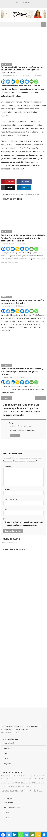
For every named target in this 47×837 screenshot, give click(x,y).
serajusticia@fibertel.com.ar (11, 732)
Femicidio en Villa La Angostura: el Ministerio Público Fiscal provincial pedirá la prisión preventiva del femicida (23, 238)
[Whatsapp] (36, 81)
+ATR (27, 775)
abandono (18, 782)
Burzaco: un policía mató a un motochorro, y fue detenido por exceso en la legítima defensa (22, 371)
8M (33, 782)
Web (6, 509)
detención (23, 194)
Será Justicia (25, 75)
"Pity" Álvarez (33, 790)
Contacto (7, 817)
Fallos (6, 758)
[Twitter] (8, 81)
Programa (7, 763)
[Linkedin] (13, 81)
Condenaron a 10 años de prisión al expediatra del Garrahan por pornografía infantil (41, 398)
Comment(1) (38, 75)
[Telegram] (27, 81)
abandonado (15, 786)
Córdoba (16, 194)
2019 (39, 778)
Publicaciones (8, 802)
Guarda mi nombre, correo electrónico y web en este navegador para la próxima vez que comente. (24, 523)
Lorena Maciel (9, 743)
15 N (2, 775)
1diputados (11, 775)
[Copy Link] (17, 81)
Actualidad (6, 64)
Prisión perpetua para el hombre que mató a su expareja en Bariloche (22, 302)
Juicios (6, 753)
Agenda (6, 812)
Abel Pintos (38, 783)
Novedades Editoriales (12, 807)
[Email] (31, 81)
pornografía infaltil (33, 194)
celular (10, 194)
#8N (44, 783)
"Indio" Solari (5, 786)
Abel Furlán (31, 786)
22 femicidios (23, 786)
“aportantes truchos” (12, 790)
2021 (6, 775)
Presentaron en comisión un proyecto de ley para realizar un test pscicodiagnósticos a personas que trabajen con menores (8, 398)
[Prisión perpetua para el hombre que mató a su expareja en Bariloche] (23, 280)
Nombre (8, 489)
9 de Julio (33, 778)
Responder (15, 436)
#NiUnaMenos (20, 775)
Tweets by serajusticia (9, 542)
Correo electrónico (12, 499)
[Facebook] (3, 81)
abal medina (27, 783)
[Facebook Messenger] (22, 81)
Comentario (9, 466)
